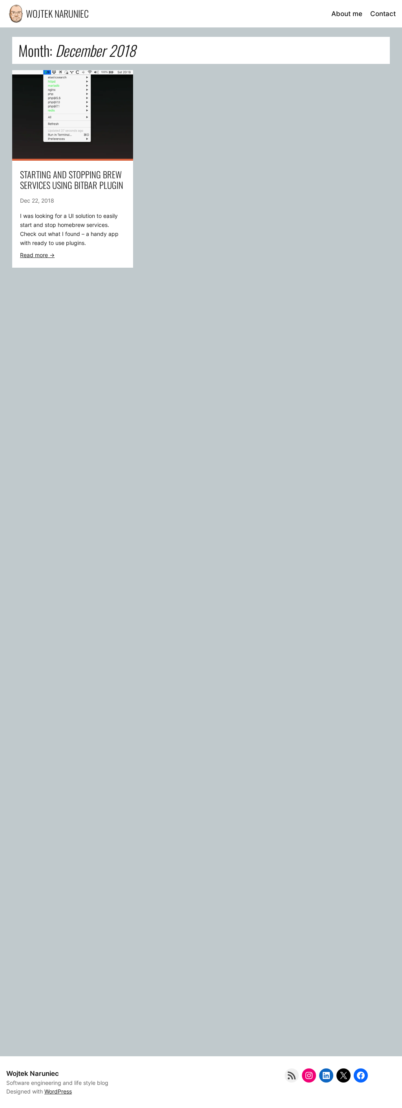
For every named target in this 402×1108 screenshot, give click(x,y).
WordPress (58, 1091)
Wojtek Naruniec (57, 13)
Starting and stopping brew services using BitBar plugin (71, 179)
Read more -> (37, 255)
